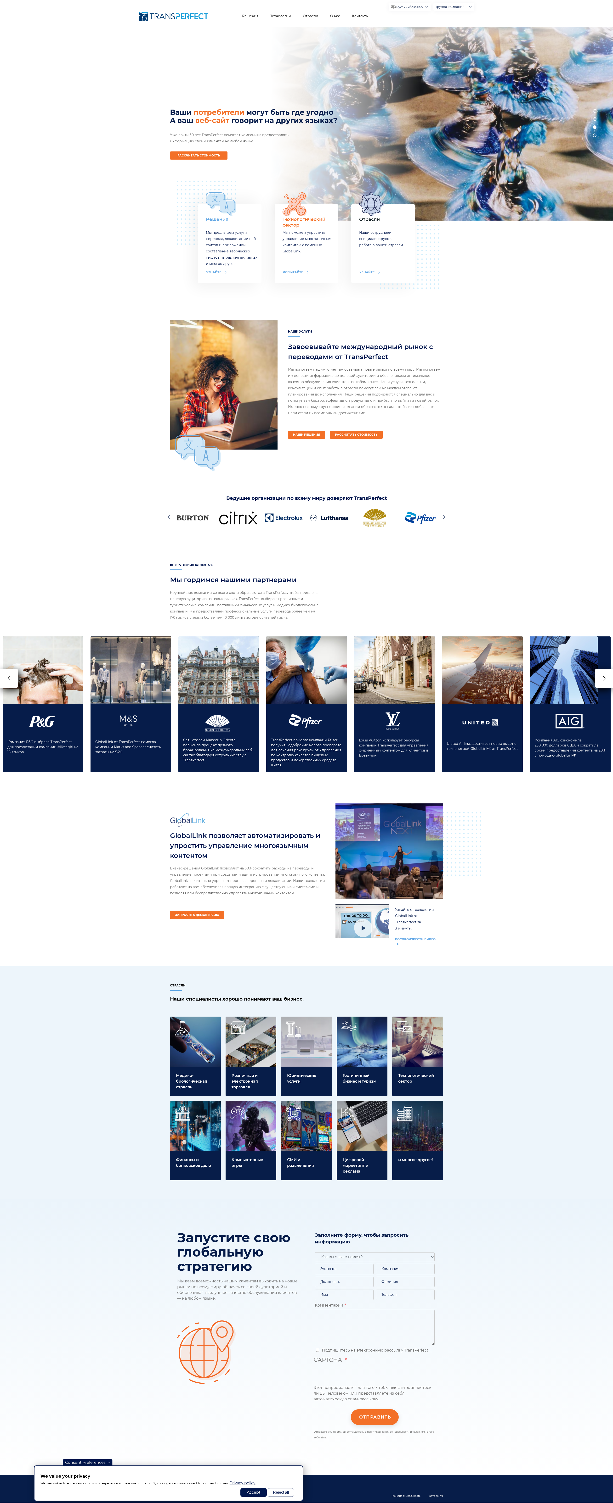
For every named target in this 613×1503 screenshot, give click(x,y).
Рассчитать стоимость (198, 155)
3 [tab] (594, 127)
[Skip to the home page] (173, 16)
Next (443, 516)
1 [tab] (594, 111)
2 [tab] (594, 119)
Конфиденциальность (406, 1495)
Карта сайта (435, 1495)
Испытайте (293, 272)
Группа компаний (450, 7)
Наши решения (306, 434)
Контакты (360, 16)
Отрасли (310, 16)
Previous (170, 516)
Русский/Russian (409, 7)
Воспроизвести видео (415, 939)
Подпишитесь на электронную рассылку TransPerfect (374, 1350)
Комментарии (329, 1305)
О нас (335, 16)
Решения (250, 16)
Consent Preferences (85, 1462)
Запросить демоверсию (197, 915)
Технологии (280, 16)
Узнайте (213, 272)
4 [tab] (594, 135)
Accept (254, 1492)
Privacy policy (242, 1483)
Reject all (281, 1492)
